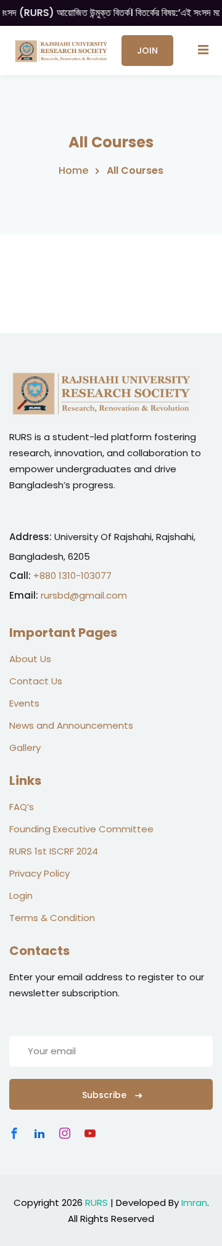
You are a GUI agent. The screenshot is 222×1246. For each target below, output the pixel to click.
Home (73, 170)
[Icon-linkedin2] (39, 1133)
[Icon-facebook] (14, 1133)
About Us (30, 658)
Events (24, 703)
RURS (96, 1202)
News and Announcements (71, 725)
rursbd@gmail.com (84, 595)
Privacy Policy (39, 873)
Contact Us (35, 680)
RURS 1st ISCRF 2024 (53, 851)
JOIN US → (147, 55)
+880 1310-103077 (72, 575)
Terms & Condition (52, 917)
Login (21, 895)
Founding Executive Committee (81, 828)
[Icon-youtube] (90, 1133)
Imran (194, 1202)
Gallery (25, 747)
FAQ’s (21, 806)
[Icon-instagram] (65, 1133)
